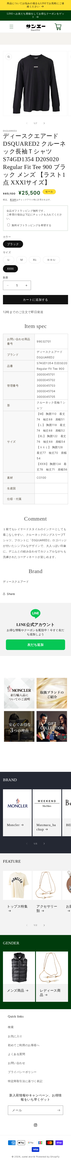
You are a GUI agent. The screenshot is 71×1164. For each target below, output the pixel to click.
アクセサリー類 (46, 909)
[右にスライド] (44, 123)
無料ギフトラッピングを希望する (31, 225)
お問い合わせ (16, 1063)
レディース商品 (50, 993)
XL (36, 260)
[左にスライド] (26, 123)
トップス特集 (17, 906)
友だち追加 (35, 645)
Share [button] (11, 594)
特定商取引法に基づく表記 (25, 1081)
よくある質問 (16, 1054)
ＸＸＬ (53, 260)
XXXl (10, 268)
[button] (11, 27)
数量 (5, 277)
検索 (11, 1027)
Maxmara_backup (46, 827)
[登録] (58, 1110)
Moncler (13, 825)
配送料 (13, 199)
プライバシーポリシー (22, 1072)
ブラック (13, 244)
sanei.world (28, 1156)
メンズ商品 (15, 990)
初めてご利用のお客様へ (24, 1045)
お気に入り (15, 1036)
